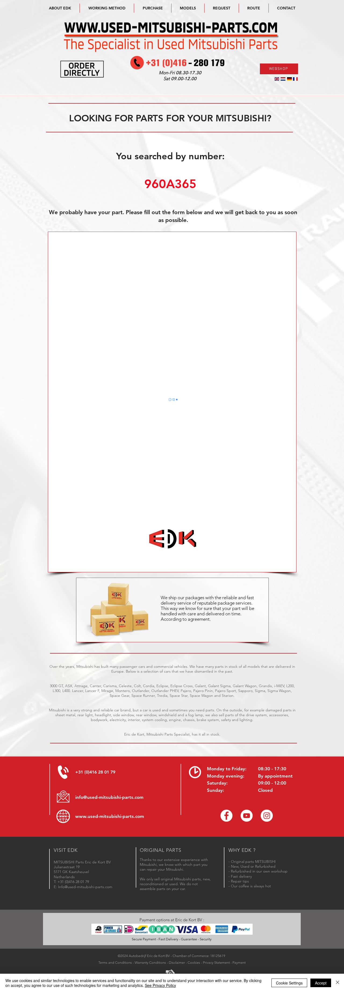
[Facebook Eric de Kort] (226, 816)
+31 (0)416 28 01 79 (95, 772)
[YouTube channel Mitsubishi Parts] (247, 816)
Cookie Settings (289, 983)
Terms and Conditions (115, 963)
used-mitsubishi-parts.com (116, 816)
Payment (239, 963)
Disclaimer (177, 963)
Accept (321, 983)
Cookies (194, 963)
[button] (187, 8)
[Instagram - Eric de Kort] (267, 816)
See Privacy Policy (160, 985)
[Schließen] (337, 983)
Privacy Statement (216, 963)
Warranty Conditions (150, 963)
